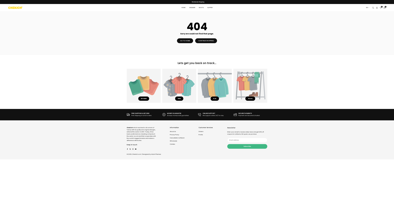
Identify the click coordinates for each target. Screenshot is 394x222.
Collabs (172, 144)
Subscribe (247, 146)
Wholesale (173, 141)
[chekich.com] (15, 7)
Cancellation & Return (177, 138)
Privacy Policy (174, 135)
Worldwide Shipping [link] (197, 2)
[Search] (373, 7)
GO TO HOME (185, 41)
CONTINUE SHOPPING (206, 41)
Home (184, 8)
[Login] (377, 7)
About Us (173, 131)
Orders (201, 131)
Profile (201, 135)
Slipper (209, 8)
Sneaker (192, 8)
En (367, 8)
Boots (201, 8)
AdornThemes (156, 154)
